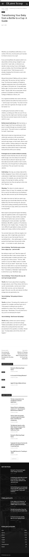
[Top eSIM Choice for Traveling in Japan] (5, 453)
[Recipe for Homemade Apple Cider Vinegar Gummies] (5, 472)
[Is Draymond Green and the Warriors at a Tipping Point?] (5, 519)
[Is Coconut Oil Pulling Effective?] (5, 377)
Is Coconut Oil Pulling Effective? (19, 375)
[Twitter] (11, 29)
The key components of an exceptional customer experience (17, 400)
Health (6, 8)
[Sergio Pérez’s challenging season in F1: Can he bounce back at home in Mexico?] (5, 409)
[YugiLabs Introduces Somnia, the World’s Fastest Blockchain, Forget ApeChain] (5, 445)
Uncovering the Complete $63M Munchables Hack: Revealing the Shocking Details (7, 355)
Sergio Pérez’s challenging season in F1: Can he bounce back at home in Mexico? (18, 409)
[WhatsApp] (18, 29)
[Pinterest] (15, 29)
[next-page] (5, 390)
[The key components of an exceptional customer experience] (5, 401)
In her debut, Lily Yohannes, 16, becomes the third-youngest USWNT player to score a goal (18, 503)
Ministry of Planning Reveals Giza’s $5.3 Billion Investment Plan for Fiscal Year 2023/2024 (21, 355)
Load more (14, 458)
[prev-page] (2, 390)
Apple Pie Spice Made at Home (18, 383)
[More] (22, 29)
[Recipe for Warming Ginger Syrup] (5, 370)
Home (3, 8)
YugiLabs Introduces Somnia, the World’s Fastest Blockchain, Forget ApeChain (19, 444)
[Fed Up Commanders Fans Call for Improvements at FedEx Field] (5, 511)
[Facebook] (8, 29)
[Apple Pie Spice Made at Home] (5, 385)
